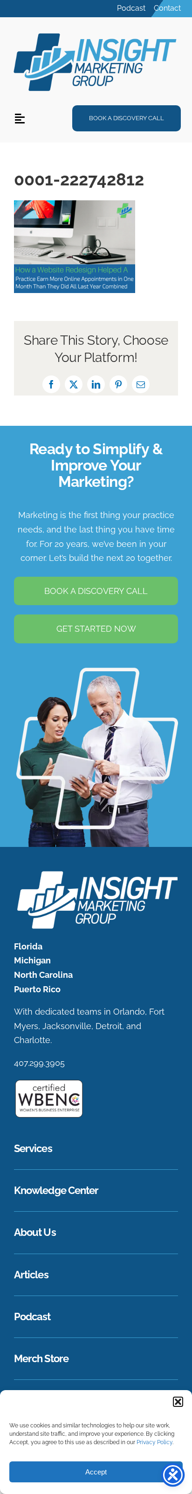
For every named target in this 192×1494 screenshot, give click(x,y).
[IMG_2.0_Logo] (96, 32)
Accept (96, 1472)
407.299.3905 (39, 1063)
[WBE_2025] (49, 1083)
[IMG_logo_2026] (96, 873)
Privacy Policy (154, 1442)
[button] (178, 1401)
